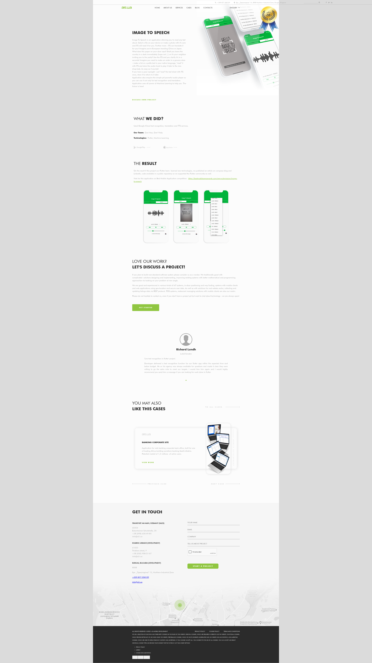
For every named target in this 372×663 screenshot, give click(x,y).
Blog (197, 8)
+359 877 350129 (223, 2)
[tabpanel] (156, 217)
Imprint (138, 650)
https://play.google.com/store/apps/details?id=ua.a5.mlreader (142, 147)
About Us (168, 8)
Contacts (207, 8)
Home (157, 8)
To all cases (213, 407)
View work (148, 462)
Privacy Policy (200, 631)
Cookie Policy (214, 631)
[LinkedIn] (332, 2)
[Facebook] (326, 2)
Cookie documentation (143, 653)
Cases (188, 8)
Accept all (146, 657)
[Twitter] (329, 2)
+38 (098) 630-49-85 (142, 533)
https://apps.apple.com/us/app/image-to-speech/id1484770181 (170, 147)
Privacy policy (140, 647)
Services (179, 8)
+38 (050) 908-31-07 (142, 553)
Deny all (140, 657)
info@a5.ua (137, 536)
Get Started (145, 307)
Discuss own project (144, 100)
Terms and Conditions (232, 631)
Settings (135, 657)
